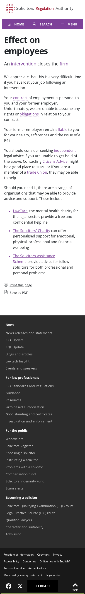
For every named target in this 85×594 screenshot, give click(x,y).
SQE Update (15, 347)
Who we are (15, 439)
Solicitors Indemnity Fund (25, 481)
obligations (29, 114)
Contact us (29, 561)
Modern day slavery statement (23, 575)
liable (62, 129)
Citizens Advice (55, 161)
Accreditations (37, 568)
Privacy (57, 555)
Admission (14, 534)
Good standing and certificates (29, 414)
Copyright (43, 555)
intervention (23, 64)
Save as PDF (19, 292)
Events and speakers (21, 368)
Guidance (13, 393)
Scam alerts (14, 488)
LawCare (20, 210)
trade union (37, 172)
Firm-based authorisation (25, 407)
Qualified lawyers (19, 520)
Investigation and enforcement (29, 421)
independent (65, 150)
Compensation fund (21, 474)
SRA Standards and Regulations (30, 386)
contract (20, 97)
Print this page (21, 285)
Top (75, 590)
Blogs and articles (19, 354)
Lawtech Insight (17, 361)
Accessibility (11, 561)
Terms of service (14, 568)
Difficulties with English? (55, 561)
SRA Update (15, 340)
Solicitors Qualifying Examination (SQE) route (40, 506)
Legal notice (53, 575)
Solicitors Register (19, 446)
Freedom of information (19, 555)
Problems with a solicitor (24, 467)
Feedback (42, 586)
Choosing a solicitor (20, 453)
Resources (13, 400)
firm (64, 64)
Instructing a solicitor (22, 460)
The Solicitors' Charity (31, 230)
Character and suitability (24, 527)
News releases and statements (29, 333)
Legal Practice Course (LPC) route (30, 513)
